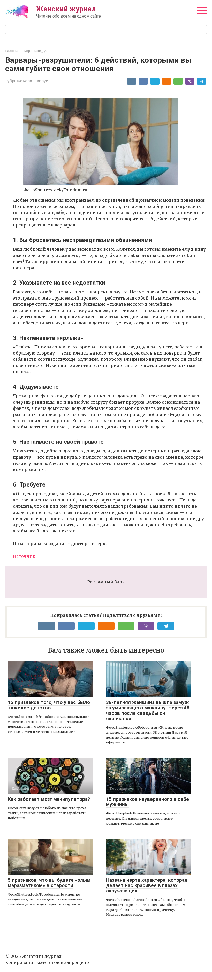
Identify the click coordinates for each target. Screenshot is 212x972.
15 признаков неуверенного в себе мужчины (147, 802)
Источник (24, 556)
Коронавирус (35, 81)
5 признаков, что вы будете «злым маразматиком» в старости (49, 882)
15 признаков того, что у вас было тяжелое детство (49, 705)
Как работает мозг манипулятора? (49, 799)
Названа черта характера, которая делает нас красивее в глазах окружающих (146, 885)
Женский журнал (66, 9)
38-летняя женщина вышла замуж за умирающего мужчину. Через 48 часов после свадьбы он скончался (148, 710)
